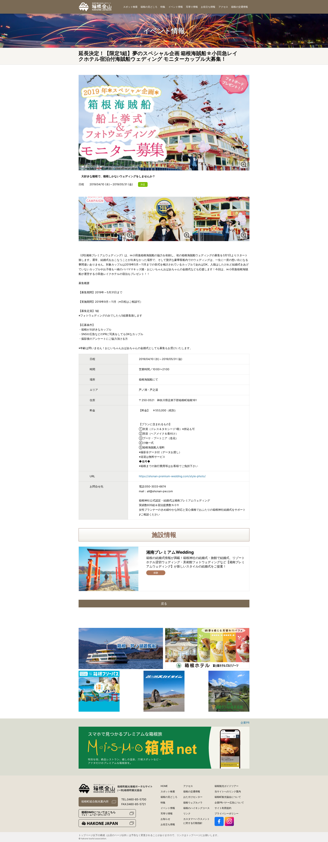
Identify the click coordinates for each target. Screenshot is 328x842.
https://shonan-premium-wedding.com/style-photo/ (172, 476)
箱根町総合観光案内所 (95, 801)
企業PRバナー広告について (229, 802)
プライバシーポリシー (226, 813)
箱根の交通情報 (239, 6)
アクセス (223, 6)
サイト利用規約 (223, 808)
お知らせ (165, 818)
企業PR (245, 722)
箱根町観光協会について (228, 796)
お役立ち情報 (208, 6)
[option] (121, 648)
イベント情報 (175, 6)
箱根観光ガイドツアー (226, 786)
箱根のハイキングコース (196, 808)
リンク (186, 813)
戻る (164, 603)
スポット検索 (130, 6)
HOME (164, 786)
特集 (162, 6)
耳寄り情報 (192, 6)
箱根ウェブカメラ (192, 802)
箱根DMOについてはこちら (98, 813)
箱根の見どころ (149, 6)
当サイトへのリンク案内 (228, 791)
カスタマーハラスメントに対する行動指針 (196, 820)
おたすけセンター (192, 796)
